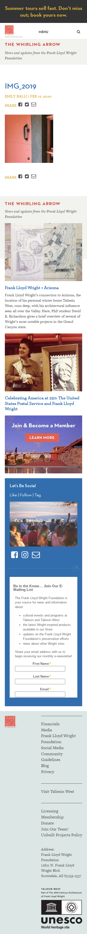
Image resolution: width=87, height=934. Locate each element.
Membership (52, 817)
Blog (45, 765)
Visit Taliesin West (57, 791)
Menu (43, 32)
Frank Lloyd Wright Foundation (58, 739)
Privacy (47, 772)
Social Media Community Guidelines (52, 754)
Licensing (49, 811)
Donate (47, 823)
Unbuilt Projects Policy (61, 835)
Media (46, 730)
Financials (50, 724)
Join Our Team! (55, 829)
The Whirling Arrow (32, 44)
